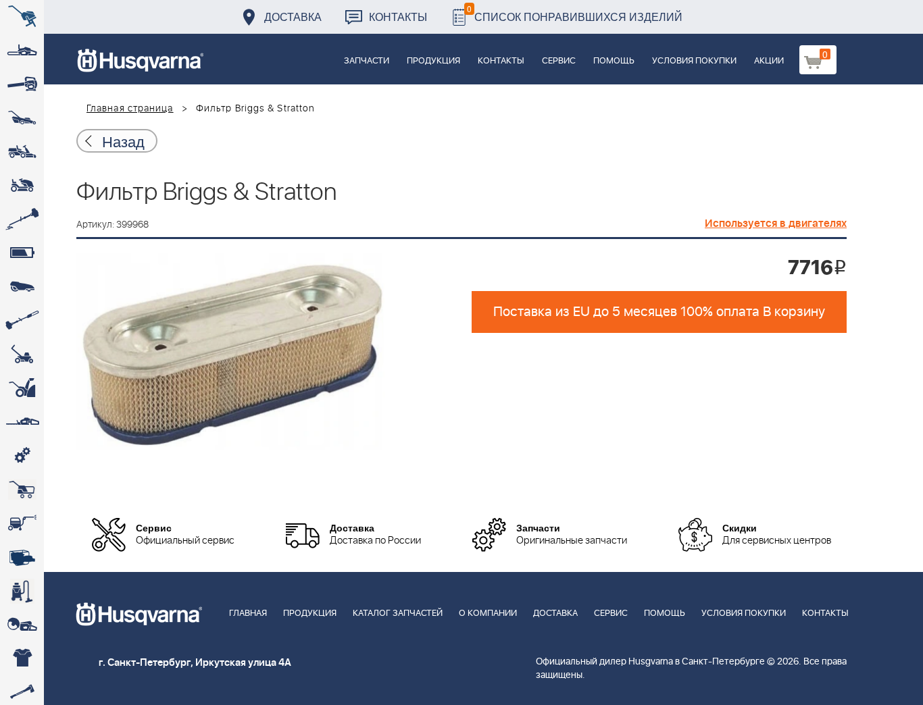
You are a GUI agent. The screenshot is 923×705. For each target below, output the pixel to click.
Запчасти (366, 61)
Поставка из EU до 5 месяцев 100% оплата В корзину (659, 312)
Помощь (613, 61)
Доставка (293, 16)
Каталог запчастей (398, 613)
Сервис (559, 61)
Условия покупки (694, 61)
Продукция (433, 61)
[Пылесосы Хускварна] (22, 591)
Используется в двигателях (776, 223)
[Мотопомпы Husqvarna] (22, 557)
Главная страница (130, 108)
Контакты (398, 16)
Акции (769, 61)
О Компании (488, 613)
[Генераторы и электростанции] (22, 489)
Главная (248, 613)
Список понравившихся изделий (574, 13)
